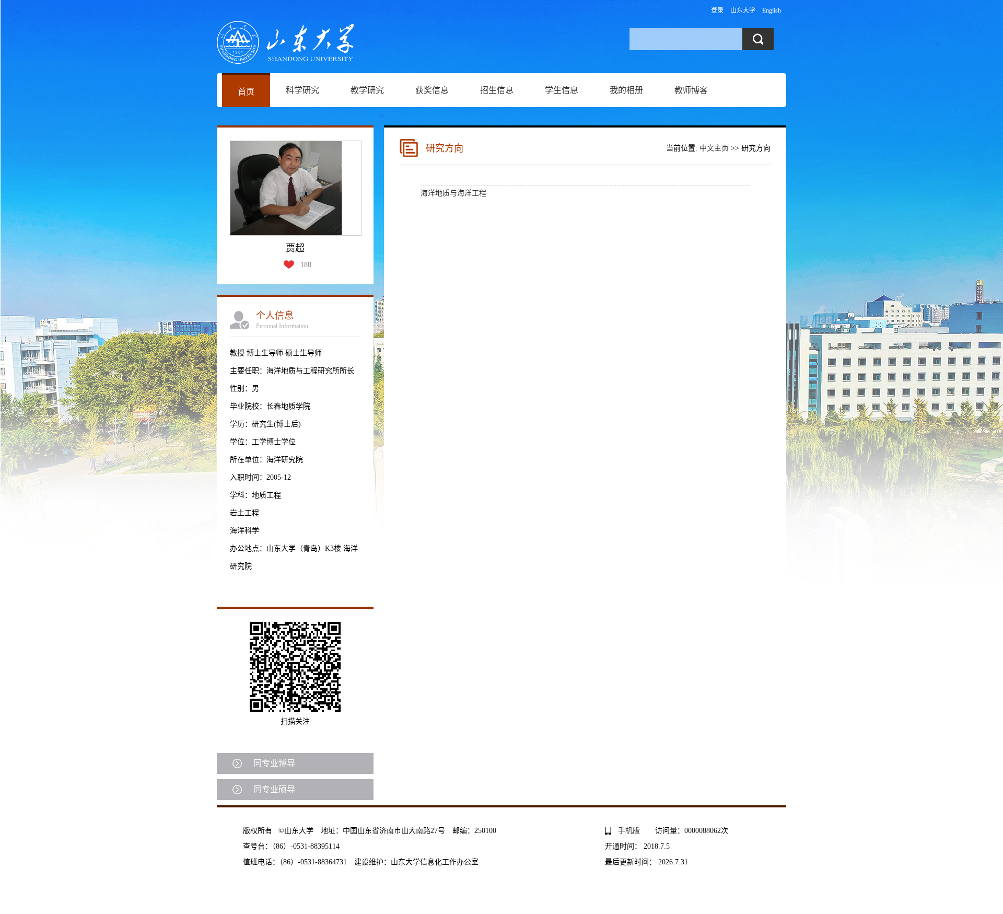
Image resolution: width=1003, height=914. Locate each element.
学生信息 (561, 90)
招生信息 (497, 90)
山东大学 (742, 10)
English (771, 10)
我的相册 (626, 90)
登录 (717, 10)
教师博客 (691, 90)
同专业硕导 (274, 789)
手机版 (629, 831)
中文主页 (714, 148)
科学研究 (302, 90)
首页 (246, 91)
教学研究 (367, 90)
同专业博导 (274, 763)
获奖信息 (432, 90)
